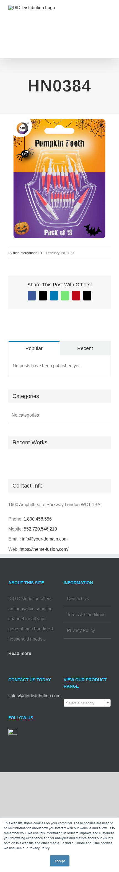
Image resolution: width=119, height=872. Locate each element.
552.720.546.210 (40, 529)
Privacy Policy (81, 630)
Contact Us (78, 598)
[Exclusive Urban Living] (12, 462)
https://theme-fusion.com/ (44, 549)
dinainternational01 (27, 253)
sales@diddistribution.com (34, 695)
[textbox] (87, 703)
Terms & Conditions (86, 614)
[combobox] (87, 703)
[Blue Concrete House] (14, 462)
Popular (34, 348)
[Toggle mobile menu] (108, 15)
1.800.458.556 (38, 519)
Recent (85, 348)
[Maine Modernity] (10, 462)
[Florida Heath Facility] (8, 462)
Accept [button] (60, 860)
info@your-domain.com (45, 539)
